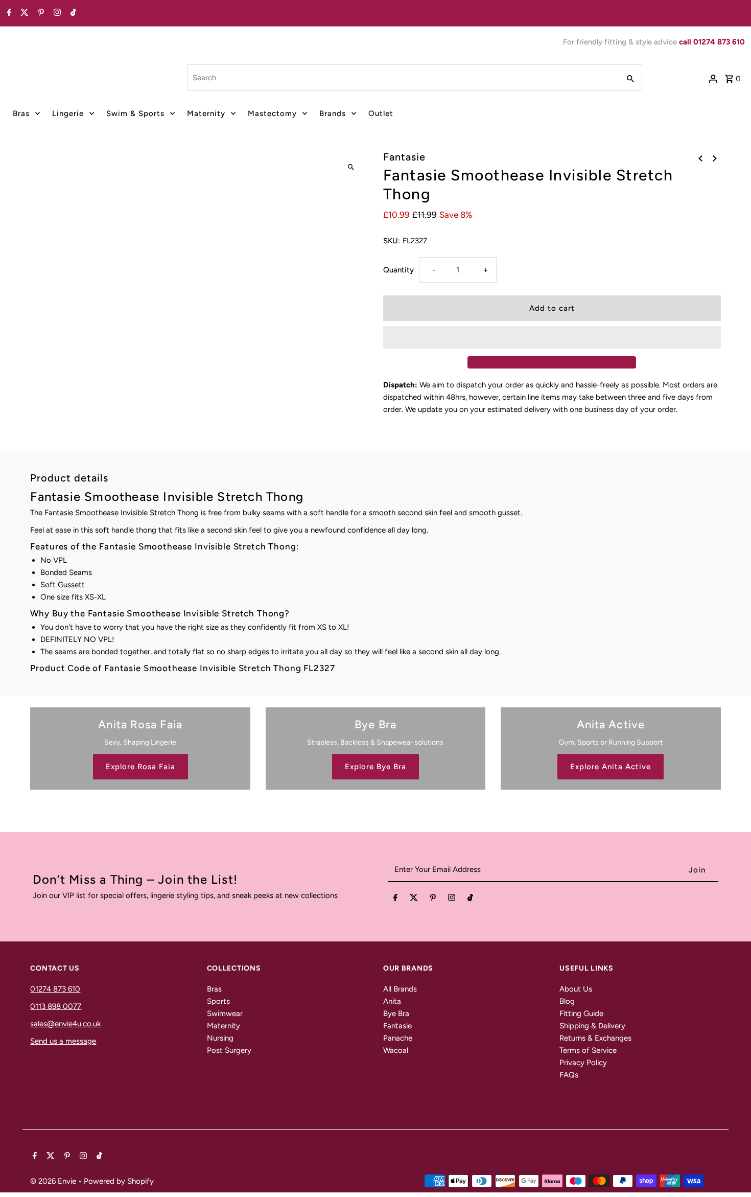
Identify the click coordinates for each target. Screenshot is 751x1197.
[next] (715, 158)
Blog (567, 1001)
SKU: (391, 240)
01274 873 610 (55, 989)
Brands (332, 113)
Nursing (220, 1038)
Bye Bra (396, 1013)
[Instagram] (56, 13)
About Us (575, 989)
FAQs (568, 1074)
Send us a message (63, 1041)
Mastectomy (272, 113)
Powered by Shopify (119, 1181)
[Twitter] (23, 13)
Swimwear (225, 1013)
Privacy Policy (583, 1062)
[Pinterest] (40, 13)
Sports (218, 1001)
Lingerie (68, 113)
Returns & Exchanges (595, 1038)
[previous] (700, 158)
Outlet (380, 113)
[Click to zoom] (351, 167)
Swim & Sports (135, 113)
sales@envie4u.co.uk (65, 1023)
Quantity (398, 269)
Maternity (206, 113)
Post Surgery (229, 1050)
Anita (392, 1001)
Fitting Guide (581, 1013)
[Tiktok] (72, 13)
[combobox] (402, 77)
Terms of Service (588, 1050)
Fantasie (397, 1025)
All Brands (400, 989)
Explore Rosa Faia (140, 766)
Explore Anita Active (610, 766)
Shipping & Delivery (592, 1025)
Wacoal (395, 1050)
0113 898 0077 (55, 1006)
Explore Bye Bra (375, 766)
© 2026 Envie (54, 1181)
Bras (21, 113)
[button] (552, 337)
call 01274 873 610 (712, 42)
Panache (397, 1038)
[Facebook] (8, 13)
